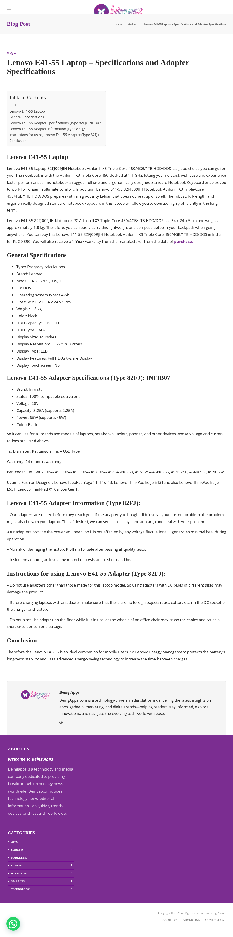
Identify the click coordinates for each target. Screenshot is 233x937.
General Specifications (26, 117)
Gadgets (133, 24)
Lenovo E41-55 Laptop (27, 111)
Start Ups (41, 881)
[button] (13, 924)
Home (118, 24)
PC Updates (41, 873)
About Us (169, 920)
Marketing (41, 857)
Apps (41, 841)
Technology (41, 889)
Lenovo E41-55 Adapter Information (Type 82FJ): (47, 128)
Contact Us (214, 920)
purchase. (183, 241)
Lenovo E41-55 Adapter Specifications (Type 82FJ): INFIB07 (55, 123)
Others (41, 865)
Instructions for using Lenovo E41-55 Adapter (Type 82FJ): (54, 134)
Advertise (191, 920)
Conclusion (18, 140)
